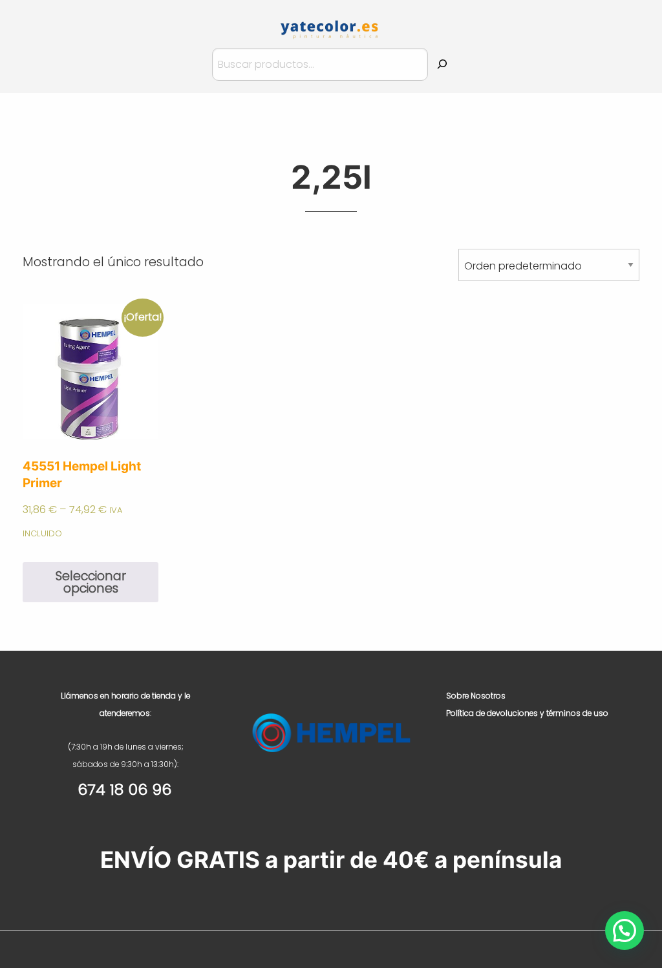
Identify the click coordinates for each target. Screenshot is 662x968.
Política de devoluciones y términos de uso (527, 713)
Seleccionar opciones (91, 582)
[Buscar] (442, 64)
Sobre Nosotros (476, 695)
